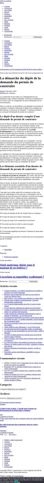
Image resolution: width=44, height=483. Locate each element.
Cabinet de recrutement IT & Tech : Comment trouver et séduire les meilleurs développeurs (23, 311)
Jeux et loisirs (8, 20)
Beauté (6, 12)
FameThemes (18, 476)
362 (10, 434)
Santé (6, 27)
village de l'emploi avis (12, 374)
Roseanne (7, 367)
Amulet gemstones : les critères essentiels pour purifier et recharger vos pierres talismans (23, 291)
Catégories (3, 389)
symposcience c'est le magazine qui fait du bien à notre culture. (21, 69)
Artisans (7, 6)
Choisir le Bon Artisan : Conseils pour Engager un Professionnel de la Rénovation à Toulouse (18, 409)
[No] (19, 482)
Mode (6, 22)
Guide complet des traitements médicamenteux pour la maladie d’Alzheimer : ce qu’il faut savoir (22, 314)
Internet (6, 18)
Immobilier (8, 16)
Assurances (8, 8)
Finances (7, 14)
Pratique (7, 25)
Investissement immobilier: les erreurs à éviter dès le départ (24, 317)
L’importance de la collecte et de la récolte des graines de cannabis (24, 364)
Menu (2, 3)
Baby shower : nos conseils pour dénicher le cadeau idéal (23, 298)
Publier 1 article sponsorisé (13, 440)
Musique (7, 24)
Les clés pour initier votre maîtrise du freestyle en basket (23, 342)
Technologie (8, 31)
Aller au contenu (5, 1)
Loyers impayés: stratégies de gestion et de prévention (22, 308)
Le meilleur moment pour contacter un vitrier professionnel (22, 375)
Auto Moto (8, 10)
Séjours (6, 29)
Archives (3, 398)
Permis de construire (11, 257)
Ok (16, 482)
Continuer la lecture (6, 416)
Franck (2, 91)
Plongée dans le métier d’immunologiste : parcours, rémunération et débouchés (21, 301)
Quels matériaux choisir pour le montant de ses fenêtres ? (17, 266)
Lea (5, 370)
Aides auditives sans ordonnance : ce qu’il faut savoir (22, 327)
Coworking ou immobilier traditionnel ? (22, 276)
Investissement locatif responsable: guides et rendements (23, 329)
